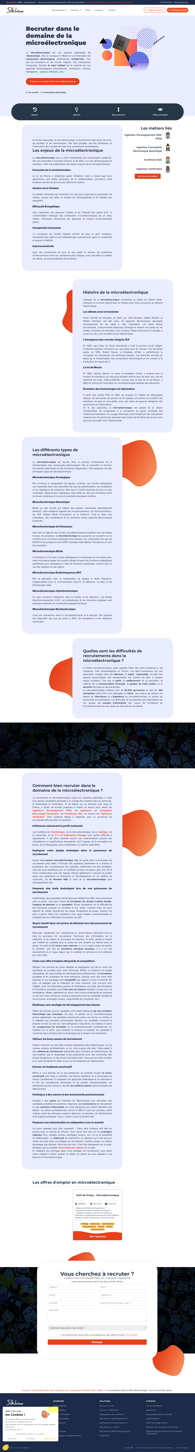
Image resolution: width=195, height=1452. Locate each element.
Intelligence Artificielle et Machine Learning (115, 2)
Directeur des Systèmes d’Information (162, 1427)
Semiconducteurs (97, 1229)
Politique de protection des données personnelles (154, 1448)
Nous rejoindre (59, 1410)
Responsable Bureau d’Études (159, 1414)
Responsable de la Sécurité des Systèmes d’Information (164, 1432)
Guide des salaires (61, 1418)
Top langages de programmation (67, 1435)
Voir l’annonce (97, 1236)
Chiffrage (84, 1224)
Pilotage (101, 1227)
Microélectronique (89, 1227)
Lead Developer (153, 1418)
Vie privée (131, 1334)
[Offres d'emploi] (160, 109)
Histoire (76, 115)
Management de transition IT (112, 1414)
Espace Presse (59, 1431)
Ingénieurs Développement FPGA (52, 810)
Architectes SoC (73, 813)
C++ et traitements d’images (70, 835)
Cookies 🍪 (129, 1448)
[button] (5, 1447)
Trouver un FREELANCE (109, 1410)
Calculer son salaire (61, 1414)
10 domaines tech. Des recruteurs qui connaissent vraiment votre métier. (67, 1390)
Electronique (95, 1224)
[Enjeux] (35, 109)
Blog (55, 1427)
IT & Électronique (91, 2)
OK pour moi (49, 1439)
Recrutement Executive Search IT (114, 1423)
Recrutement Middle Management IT (115, 1431)
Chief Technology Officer (157, 1423)
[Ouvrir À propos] (104, 10)
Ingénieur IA (151, 1410)
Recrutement (118, 115)
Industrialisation (108, 1224)
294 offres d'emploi (181, 2)
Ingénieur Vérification (149, 168)
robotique (103, 832)
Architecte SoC (153, 159)
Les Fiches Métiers (154, 1406)
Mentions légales (182, 1448)
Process (109, 1227)
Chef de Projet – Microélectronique (97, 1195)
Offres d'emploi (160, 115)
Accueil (25, 1390)
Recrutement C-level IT (109, 1427)
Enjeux (35, 115)
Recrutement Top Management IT (114, 1418)
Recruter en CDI (106, 1406)
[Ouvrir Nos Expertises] (66, 10)
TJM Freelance (59, 1423)
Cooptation (104, 1435)
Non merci (12, 1439)
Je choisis (30, 1439)
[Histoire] (77, 109)
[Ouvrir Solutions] (80, 10)
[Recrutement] (118, 109)
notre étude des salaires (71, 1147)
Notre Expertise (59, 1406)
